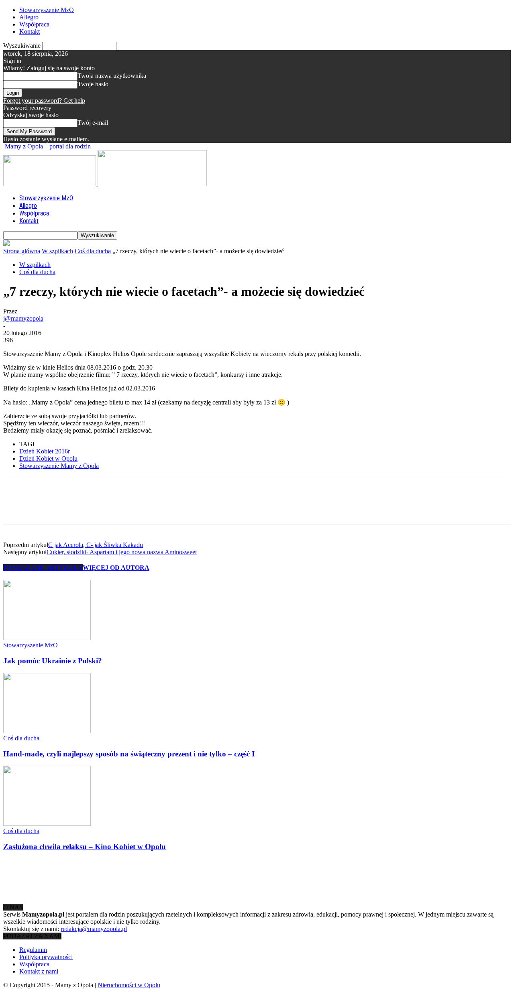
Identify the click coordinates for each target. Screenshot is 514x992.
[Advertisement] (149, 877)
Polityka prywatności (46, 956)
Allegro (29, 17)
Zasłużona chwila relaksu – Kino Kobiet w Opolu (84, 846)
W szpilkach (57, 251)
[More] (132, 507)
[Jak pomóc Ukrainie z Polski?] (47, 637)
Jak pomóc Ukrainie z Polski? (52, 661)
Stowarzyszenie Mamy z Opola (59, 465)
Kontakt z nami (38, 971)
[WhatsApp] (103, 507)
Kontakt (29, 31)
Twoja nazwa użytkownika (112, 75)
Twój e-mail (93, 122)
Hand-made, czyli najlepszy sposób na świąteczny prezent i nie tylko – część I (129, 754)
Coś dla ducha (93, 251)
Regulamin (33, 949)
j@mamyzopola (23, 318)
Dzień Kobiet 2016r (44, 451)
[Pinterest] (74, 507)
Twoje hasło (93, 84)
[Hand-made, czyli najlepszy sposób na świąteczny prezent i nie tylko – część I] (47, 731)
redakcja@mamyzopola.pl (94, 928)
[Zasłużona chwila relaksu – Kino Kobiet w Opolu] (47, 823)
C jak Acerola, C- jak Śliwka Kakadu (95, 544)
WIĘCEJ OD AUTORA (116, 567)
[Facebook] (16, 507)
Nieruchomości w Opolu (129, 985)
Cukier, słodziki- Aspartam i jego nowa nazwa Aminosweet (122, 552)
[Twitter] (45, 507)
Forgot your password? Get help (44, 100)
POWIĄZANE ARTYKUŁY (43, 567)
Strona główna (21, 251)
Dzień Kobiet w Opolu (48, 458)
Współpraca (34, 24)
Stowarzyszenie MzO (46, 9)
